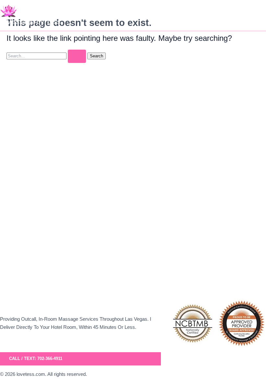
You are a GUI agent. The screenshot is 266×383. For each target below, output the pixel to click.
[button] (80, 358)
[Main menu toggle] (259, 15)
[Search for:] (46, 55)
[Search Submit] (77, 56)
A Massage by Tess (30, 21)
